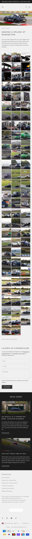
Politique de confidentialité (9, 480)
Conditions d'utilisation (8, 488)
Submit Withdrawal (7, 491)
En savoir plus (5, 433)
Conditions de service (19, 353)
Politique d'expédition (8, 486)
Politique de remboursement (9, 483)
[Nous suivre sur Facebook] (2, 518)
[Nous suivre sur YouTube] (11, 518)
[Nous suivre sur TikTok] (16, 518)
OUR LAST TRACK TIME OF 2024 (14, 453)
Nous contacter (6, 477)
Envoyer (7, 387)
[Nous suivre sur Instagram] (7, 518)
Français (25, 523)
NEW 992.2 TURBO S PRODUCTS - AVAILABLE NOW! (16, 1)
